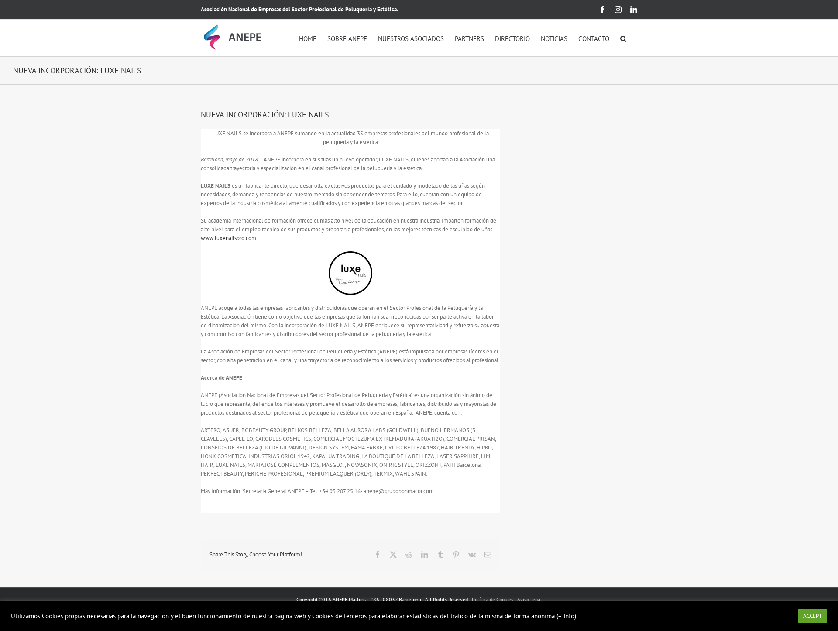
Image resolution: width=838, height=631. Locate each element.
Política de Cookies (492, 599)
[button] (623, 38)
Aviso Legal (529, 599)
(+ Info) (566, 616)
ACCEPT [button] (812, 616)
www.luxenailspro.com (228, 238)
